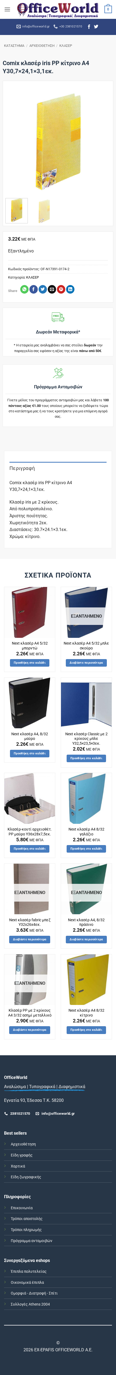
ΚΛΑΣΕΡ (65, 46)
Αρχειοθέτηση (23, 1144)
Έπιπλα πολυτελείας (29, 1271)
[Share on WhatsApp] (24, 289)
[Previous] (14, 141)
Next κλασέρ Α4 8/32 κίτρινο (86, 1012)
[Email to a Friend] (52, 289)
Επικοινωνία (22, 1208)
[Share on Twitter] (43, 289)
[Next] (102, 141)
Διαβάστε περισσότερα (86, 662)
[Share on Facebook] (33, 289)
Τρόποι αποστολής (27, 1218)
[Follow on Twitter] (96, 26)
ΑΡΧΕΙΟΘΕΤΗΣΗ (41, 46)
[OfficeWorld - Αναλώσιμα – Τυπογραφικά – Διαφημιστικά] (58, 9)
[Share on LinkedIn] (70, 289)
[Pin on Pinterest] (61, 289)
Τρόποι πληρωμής (26, 1230)
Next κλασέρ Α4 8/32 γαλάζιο (86, 831)
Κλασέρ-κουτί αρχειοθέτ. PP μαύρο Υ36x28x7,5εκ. (30, 831)
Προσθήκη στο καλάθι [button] (30, 662)
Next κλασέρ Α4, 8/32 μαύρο (29, 736)
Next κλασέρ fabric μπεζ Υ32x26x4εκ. (29, 922)
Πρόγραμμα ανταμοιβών (31, 1241)
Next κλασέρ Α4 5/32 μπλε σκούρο (86, 645)
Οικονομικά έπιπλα (27, 1282)
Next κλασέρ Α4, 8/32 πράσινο (86, 922)
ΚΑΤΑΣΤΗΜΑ (14, 46)
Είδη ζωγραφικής (26, 1177)
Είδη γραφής (22, 1155)
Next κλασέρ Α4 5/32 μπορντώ (30, 645)
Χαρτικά (18, 1166)
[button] (7, 9)
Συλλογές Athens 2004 (30, 1304)
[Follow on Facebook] (89, 26)
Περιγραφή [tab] (22, 468)
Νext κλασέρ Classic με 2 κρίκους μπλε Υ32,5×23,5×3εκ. (86, 738)
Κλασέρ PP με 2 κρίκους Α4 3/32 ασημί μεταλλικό (30, 1012)
